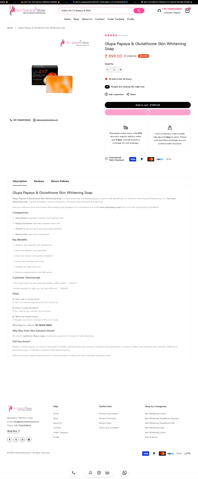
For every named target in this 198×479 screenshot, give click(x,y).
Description (20, 181)
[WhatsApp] (125, 473)
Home (10, 28)
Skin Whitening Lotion (155, 432)
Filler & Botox (151, 437)
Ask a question (116, 94)
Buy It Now (163, 111)
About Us (57, 423)
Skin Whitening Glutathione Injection (162, 418)
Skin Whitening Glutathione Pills (160, 423)
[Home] (91, 472)
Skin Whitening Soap (154, 428)
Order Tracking (60, 432)
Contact (57, 428)
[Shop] (107, 472)
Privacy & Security (107, 418)
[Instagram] (99, 472)
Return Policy (105, 423)
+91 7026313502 (172, 8)
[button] (111, 35)
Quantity (109, 64)
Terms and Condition (109, 428)
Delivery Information (108, 413)
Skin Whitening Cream (155, 413)
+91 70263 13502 (43, 325)
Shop (55, 418)
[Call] (73, 473)
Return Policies (60, 181)
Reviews (39, 181)
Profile (56, 437)
